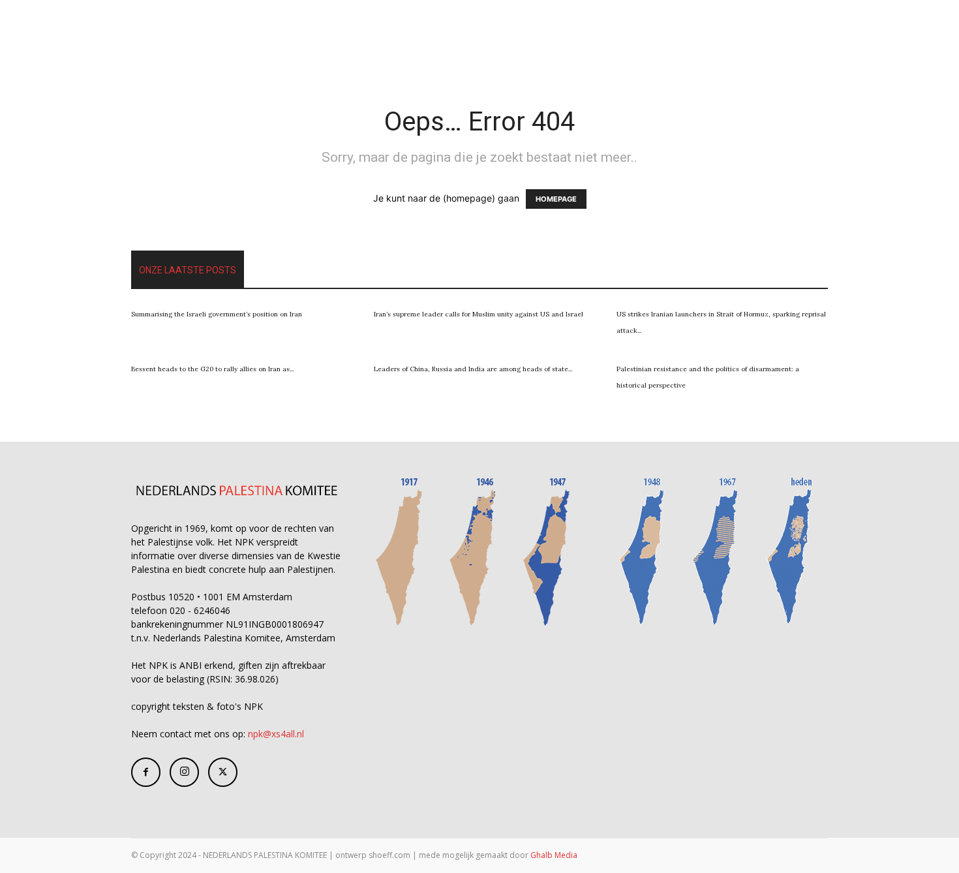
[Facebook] (145, 772)
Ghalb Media (553, 855)
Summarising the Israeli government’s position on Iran (216, 314)
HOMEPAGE (556, 199)
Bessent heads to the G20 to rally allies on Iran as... (212, 369)
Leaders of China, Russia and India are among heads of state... (473, 369)
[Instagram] (184, 772)
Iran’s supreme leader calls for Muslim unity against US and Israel (478, 314)
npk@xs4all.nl (276, 734)
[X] (222, 772)
